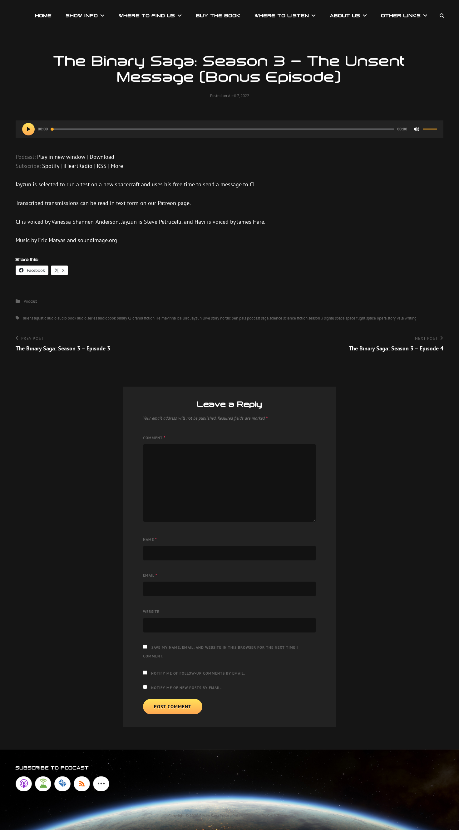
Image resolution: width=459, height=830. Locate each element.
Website (151, 611)
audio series (87, 318)
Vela (400, 318)
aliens (28, 318)
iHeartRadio (77, 165)
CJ (129, 318)
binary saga (209, 815)
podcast (253, 318)
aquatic (40, 318)
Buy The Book (218, 15)
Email (150, 575)
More (117, 165)
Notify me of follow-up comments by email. (198, 673)
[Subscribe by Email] (62, 783)
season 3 (315, 318)
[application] (229, 129)
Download (102, 156)
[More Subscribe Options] (101, 783)
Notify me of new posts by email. (186, 687)
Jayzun (196, 318)
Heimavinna (165, 318)
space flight (355, 318)
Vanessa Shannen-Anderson (85, 221)
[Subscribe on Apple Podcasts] (24, 783)
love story (211, 318)
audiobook (107, 318)
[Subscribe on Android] (43, 783)
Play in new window (61, 156)
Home (43, 15)
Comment (154, 437)
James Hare (250, 221)
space (340, 318)
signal (329, 318)
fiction (149, 318)
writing (411, 318)
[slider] (430, 132)
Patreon (168, 203)
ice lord (183, 318)
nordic (225, 318)
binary (122, 318)
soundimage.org (97, 240)
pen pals (239, 318)
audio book (66, 318)
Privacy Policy (231, 815)
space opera (376, 318)
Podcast (30, 301)
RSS (101, 165)
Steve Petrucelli (162, 221)
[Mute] (416, 129)
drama (137, 318)
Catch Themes (279, 815)
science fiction (295, 318)
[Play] (28, 129)
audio (52, 318)
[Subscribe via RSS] (82, 783)
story (391, 318)
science (275, 318)
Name (150, 539)
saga (265, 318)
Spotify (50, 165)
